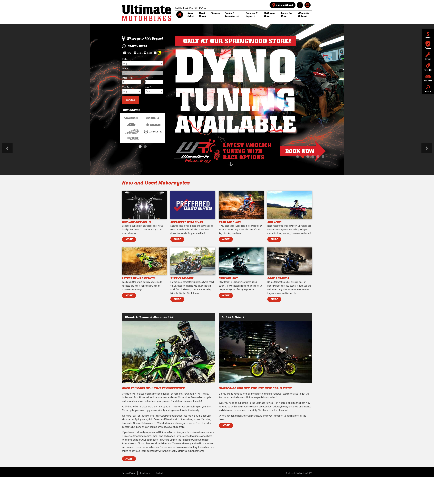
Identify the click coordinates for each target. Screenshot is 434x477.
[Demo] (135, 52)
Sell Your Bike (269, 14)
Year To (148, 87)
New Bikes (191, 14)
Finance (215, 13)
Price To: (149, 78)
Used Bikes (202, 14)
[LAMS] (155, 52)
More (129, 459)
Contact (159, 473)
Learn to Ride (286, 14)
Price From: (127, 78)
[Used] (145, 52)
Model (125, 68)
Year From (127, 87)
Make (124, 59)
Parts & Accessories (232, 14)
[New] (124, 52)
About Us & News (303, 14)
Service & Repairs (252, 14)
